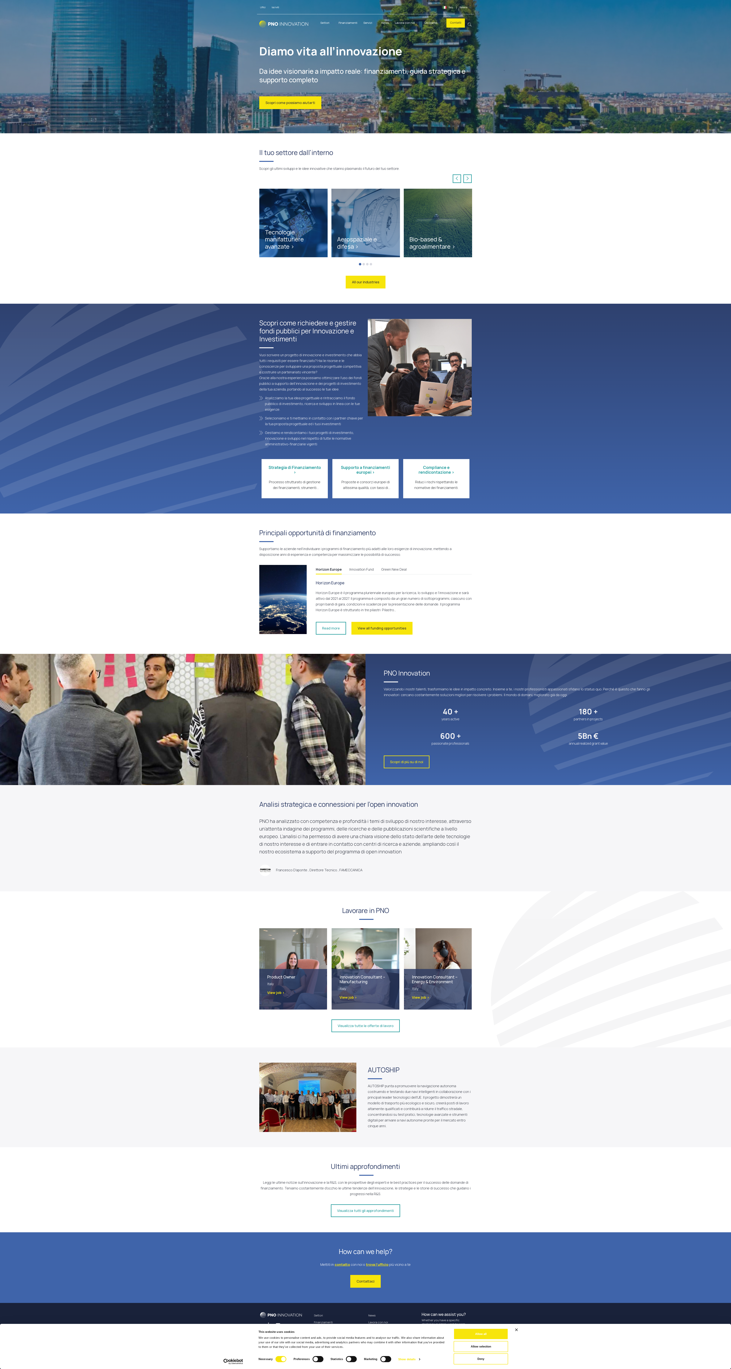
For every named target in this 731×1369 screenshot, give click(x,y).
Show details (407, 1359)
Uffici (263, 7)
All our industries (365, 282)
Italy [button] (457, 7)
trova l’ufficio (377, 1264)
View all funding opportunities (382, 628)
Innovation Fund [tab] (361, 569)
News (385, 23)
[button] (470, 24)
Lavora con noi (405, 23)
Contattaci (365, 1281)
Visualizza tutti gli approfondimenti (365, 1210)
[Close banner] (516, 1329)
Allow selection (481, 1346)
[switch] (318, 1359)
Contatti (455, 23)
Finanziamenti (348, 23)
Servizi (367, 23)
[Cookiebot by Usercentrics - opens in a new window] (233, 1361)
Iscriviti (275, 7)
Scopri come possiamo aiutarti (290, 102)
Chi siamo (430, 23)
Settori (324, 23)
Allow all (481, 1333)
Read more (331, 628)
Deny (480, 1358)
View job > (275, 992)
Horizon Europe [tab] (329, 569)
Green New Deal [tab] (394, 569)
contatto (342, 1264)
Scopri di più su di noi (406, 762)
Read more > (275, 234)
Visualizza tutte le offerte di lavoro (365, 1025)
